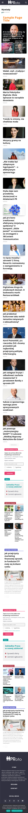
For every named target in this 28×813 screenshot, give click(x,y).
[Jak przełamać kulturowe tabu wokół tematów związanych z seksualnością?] (14, 306)
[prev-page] (5, 545)
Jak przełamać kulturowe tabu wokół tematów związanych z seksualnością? (13, 318)
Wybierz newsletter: (9, 460)
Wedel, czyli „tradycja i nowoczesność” (14, 72)
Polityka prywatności (17, 810)
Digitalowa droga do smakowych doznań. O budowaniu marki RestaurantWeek (14, 291)
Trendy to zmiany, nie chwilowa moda (13, 120)
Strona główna (4, 6)
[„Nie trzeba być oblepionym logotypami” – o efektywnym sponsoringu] (14, 153)
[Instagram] (14, 801)
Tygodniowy (18, 467)
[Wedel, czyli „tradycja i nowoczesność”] (14, 63)
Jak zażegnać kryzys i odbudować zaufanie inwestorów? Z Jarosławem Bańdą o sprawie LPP (13, 378)
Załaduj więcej (13, 444)
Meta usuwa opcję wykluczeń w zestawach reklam (7, 533)
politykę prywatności (17, 470)
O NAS (14, 767)
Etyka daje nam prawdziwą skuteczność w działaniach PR (10, 195)
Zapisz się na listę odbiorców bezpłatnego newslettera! (12, 454)
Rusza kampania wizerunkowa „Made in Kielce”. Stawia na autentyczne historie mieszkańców (7, 680)
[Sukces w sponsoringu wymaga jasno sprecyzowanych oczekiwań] (14, 394)
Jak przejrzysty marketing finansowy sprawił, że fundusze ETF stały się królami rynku (13, 560)
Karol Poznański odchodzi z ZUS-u (19, 677)
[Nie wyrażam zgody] (26, 808)
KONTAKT (14, 788)
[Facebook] (9, 801)
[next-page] (8, 545)
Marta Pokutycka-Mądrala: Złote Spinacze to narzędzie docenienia (13, 96)
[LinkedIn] (5, 801)
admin (2, 12)
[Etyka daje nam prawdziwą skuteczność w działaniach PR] (14, 183)
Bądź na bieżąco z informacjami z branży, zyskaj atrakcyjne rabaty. (13, 457)
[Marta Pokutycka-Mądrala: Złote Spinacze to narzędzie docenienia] (14, 84)
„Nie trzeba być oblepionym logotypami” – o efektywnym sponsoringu (10, 167)
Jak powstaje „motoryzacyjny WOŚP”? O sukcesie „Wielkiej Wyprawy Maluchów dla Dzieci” (13, 434)
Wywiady (5, 9)
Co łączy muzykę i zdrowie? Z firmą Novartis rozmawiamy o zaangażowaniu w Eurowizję (14, 263)
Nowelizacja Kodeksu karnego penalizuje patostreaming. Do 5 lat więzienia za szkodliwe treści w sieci (19, 536)
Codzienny (9, 467)
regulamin (11, 470)
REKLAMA (14, 784)
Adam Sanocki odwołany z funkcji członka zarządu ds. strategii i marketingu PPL (19, 516)
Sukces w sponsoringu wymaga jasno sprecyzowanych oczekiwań (13, 406)
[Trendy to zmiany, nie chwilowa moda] (14, 111)
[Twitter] (18, 801)
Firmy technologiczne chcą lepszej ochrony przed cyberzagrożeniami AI (8, 698)
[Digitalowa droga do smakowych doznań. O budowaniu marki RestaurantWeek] (14, 279)
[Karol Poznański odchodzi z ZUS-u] (20, 671)
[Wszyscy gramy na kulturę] (14, 132)
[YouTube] (22, 801)
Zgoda (8, 810)
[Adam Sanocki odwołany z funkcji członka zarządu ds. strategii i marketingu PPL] (19, 508)
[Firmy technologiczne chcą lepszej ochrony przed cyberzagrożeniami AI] (8, 690)
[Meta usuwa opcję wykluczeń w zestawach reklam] (8, 526)
